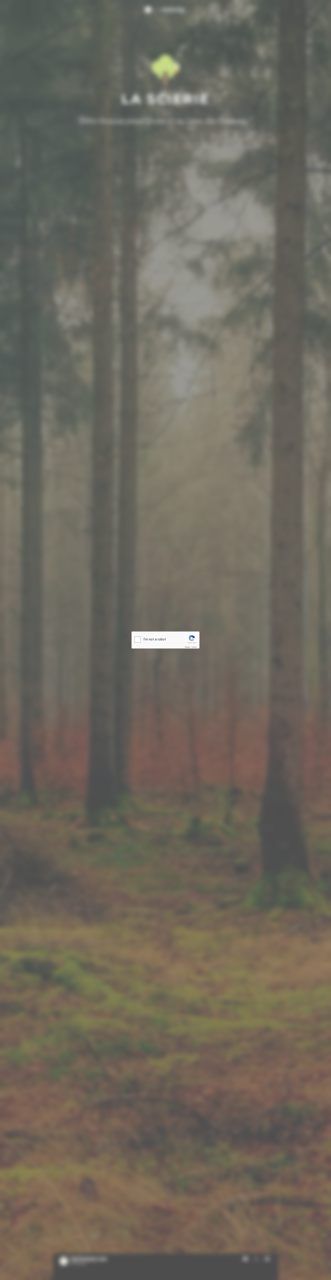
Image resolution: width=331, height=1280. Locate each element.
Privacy (187, 647)
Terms (194, 647)
